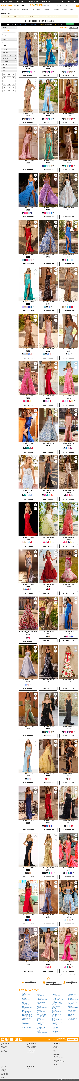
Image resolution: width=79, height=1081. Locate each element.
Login (28, 1067)
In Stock (6, 35)
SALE (65, 9)
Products (7, 13)
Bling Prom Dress (26, 999)
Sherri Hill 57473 (68, 160)
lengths (5, 39)
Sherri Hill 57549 (68, 773)
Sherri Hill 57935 (28, 255)
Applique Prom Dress (27, 993)
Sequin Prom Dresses (73, 999)
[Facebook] (6, 1039)
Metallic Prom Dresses (40, 1022)
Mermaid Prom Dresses (40, 1020)
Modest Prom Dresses (40, 1025)
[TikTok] (11, 1039)
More (71, 9)
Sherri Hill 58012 (28, 679)
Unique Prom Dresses (71, 1015)
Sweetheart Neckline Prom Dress (73, 1008)
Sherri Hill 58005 (48, 349)
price (4, 27)
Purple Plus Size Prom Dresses (56, 1028)
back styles (7, 55)
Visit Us (2, 1067)
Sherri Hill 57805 (48, 160)
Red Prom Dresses (56, 1034)
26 (4, 90)
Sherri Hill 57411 (68, 443)
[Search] (77, 6)
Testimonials (3, 1076)
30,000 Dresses (8, 1)
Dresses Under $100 (27, 1014)
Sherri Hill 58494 (68, 207)
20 (4, 87)
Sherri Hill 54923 (28, 443)
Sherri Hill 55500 (48, 726)
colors (5, 52)
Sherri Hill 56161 (48, 66)
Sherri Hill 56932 (48, 113)
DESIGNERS (57, 9)
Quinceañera (56, 1047)
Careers (2, 1077)
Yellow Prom (71, 1019)
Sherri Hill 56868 (48, 537)
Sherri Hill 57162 (28, 726)
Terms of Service (4, 1074)
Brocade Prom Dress (27, 1007)
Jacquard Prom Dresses (40, 1005)
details (5, 67)
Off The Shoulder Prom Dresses (41, 1028)
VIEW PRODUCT (28, 75)
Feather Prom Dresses (25, 1021)
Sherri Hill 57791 (28, 113)
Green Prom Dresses (42, 999)
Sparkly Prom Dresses (71, 1005)
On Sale (6, 34)
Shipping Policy (4, 1073)
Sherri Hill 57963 (68, 302)
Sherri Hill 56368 (48, 631)
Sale (54, 1050)
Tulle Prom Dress (72, 1010)
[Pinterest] (16, 1039)
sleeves (5, 64)
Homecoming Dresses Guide (59, 1059)
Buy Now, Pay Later (33, 1)
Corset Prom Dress (26, 1012)
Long (5, 43)
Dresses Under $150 (27, 1015)
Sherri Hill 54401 (68, 255)
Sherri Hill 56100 (28, 868)
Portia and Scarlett (56, 1002)
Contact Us (3, 1069)
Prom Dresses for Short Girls (56, 1009)
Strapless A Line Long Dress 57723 (28, 632)
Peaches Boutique (63, 1079)
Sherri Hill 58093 (48, 302)
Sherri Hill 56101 (48, 868)
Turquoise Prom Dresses (71, 1012)
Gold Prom (39, 998)
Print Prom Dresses (57, 1003)
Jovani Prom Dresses (42, 1007)
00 (9, 74)
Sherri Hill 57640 (48, 490)
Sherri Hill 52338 (28, 537)
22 (9, 87)
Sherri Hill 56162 (68, 396)
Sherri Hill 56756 (28, 584)
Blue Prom (24, 1003)
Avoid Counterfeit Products (59, 1061)
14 (4, 84)
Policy (2, 1079)
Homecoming (56, 1046)
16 (9, 84)
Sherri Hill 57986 (48, 396)
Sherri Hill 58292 (68, 349)
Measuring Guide (57, 1060)
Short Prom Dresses (72, 1002)
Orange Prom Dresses (40, 1030)
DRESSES (4, 9)
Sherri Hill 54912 (68, 66)
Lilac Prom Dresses (41, 1014)
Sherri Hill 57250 (48, 255)
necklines (6, 58)
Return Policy (4, 1072)
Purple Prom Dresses (57, 1030)
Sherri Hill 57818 (68, 679)
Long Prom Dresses (42, 1015)
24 (13, 87)
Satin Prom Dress (72, 993)
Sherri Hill (70, 1001)
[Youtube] (20, 1039)
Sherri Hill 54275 (28, 490)
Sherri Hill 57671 (48, 679)
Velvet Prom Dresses (73, 1016)
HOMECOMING (25, 9)
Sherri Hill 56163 (68, 868)
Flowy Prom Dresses (27, 1026)
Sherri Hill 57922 (28, 396)
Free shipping (46, 1)
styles (5, 49)
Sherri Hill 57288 (48, 207)
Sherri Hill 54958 (68, 631)
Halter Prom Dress (41, 1001)
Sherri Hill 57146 (68, 490)
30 (13, 90)
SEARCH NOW (72, 1039)
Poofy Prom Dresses (57, 1001)
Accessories (56, 1052)
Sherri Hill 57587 (48, 821)
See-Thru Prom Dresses (71, 997)
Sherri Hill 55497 (28, 915)
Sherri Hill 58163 (68, 113)
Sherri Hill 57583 (28, 962)
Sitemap (55, 1064)
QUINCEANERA (37, 9)
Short (5, 45)
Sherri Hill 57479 (48, 773)
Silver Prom (70, 1003)
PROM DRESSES (14, 9)
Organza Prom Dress (42, 1032)
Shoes (54, 1051)
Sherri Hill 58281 (48, 915)
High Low (6, 42)
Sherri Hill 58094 (28, 349)
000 (4, 74)
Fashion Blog (56, 1056)
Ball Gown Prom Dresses (25, 997)
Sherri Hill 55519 (68, 726)
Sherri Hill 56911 (28, 207)
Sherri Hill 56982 (68, 821)
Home (2, 13)
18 (13, 84)
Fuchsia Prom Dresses (40, 993)
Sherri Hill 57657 (28, 302)
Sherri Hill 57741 (48, 443)
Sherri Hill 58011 (68, 915)
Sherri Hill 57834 (68, 584)
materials (6, 61)
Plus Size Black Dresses (56, 993)
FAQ (54, 1063)
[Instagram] (2, 1039)
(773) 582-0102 (30, 1051)
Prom (54, 1044)
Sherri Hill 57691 (68, 962)
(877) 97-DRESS (30, 1053)
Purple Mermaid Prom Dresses (56, 1025)
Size (4, 71)
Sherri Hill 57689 (48, 962)
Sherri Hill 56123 (48, 584)
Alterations (3, 1070)
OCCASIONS (47, 9)
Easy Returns (20, 1)
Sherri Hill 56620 (28, 66)
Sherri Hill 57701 (28, 773)
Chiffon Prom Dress (26, 1011)
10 (9, 81)
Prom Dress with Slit (57, 1005)
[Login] (74, 1)
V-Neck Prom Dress (72, 1018)
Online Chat (19, 6)
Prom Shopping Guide (58, 1057)
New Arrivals (56, 1048)
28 (9, 90)
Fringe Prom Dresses (27, 1027)
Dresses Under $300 (27, 1016)
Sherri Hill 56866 (68, 537)
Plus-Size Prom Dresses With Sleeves (57, 999)
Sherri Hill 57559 (28, 821)
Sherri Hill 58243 (28, 160)
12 (13, 81)
